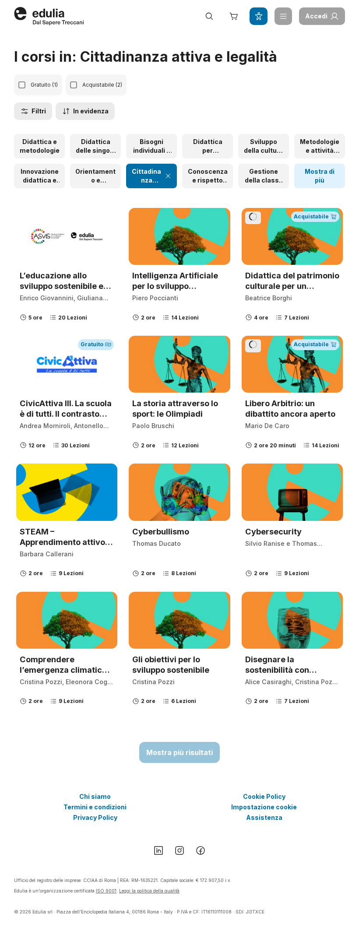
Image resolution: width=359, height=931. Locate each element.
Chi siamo (95, 796)
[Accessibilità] (258, 16)
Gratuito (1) (44, 84)
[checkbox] (21, 84)
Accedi (316, 16)
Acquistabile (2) (102, 84)
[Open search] (209, 16)
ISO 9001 (106, 890)
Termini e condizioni (95, 807)
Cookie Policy (264, 796)
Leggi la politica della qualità (149, 890)
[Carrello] (234, 16)
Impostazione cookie (264, 807)
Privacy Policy (95, 817)
